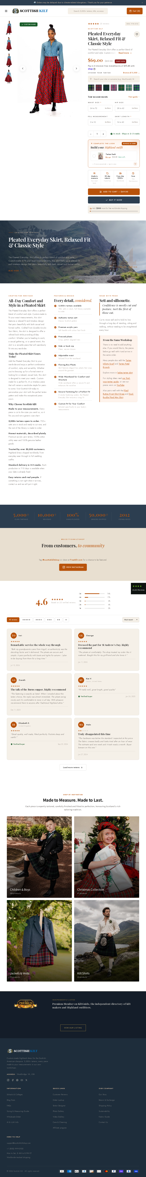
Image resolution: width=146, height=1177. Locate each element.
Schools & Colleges (15, 1094)
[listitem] (9, 27)
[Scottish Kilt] (30, 11)
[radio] (91, 87)
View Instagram (75, 567)
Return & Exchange (106, 1100)
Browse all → (131, 73)
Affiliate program (60, 1127)
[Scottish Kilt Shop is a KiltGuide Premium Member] (25, 1004)
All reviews (13, 619)
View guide (133, 97)
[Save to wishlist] (137, 34)
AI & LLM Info (13, 1122)
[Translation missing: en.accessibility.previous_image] (23, 68)
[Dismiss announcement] (142, 2)
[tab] (46, 113)
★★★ (49, 619)
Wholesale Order (14, 1116)
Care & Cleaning (60, 1122)
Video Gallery (58, 1116)
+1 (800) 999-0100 (15, 1148)
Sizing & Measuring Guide (18, 1111)
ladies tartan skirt (125, 372)
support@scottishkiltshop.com (19, 1143)
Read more (14, 270)
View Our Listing (73, 1028)
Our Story (103, 1094)
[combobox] (114, 79)
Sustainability (104, 1111)
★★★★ (39, 619)
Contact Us (103, 1122)
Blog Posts (11, 1100)
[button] (98, 23)
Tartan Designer (59, 1105)
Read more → (125, 52)
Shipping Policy (105, 1105)
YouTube (120, 385)
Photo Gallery (58, 1111)
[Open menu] (6, 11)
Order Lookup (58, 1100)
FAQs (9, 1105)
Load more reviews (71, 767)
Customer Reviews (60, 1094)
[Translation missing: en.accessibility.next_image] (76, 68)
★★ (58, 619)
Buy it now (115, 200)
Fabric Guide (104, 1116)
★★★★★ (26, 619)
